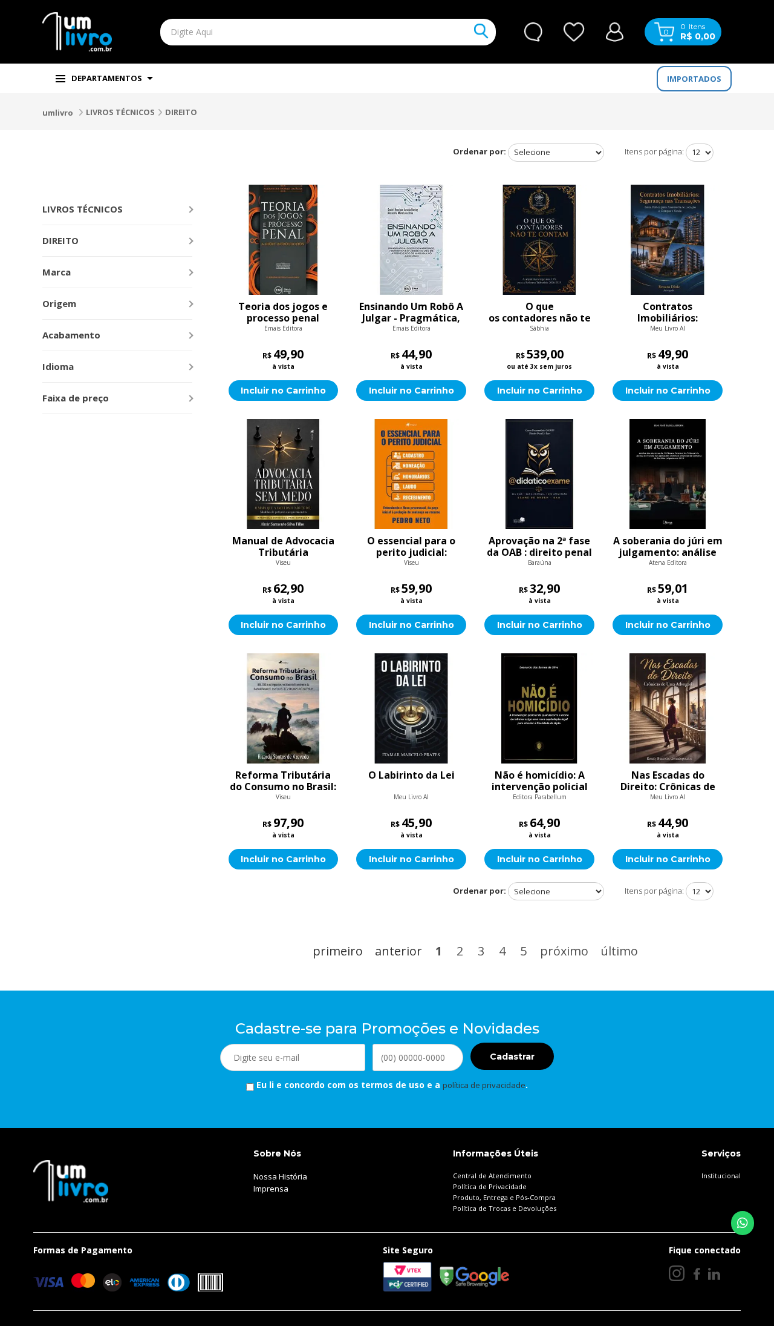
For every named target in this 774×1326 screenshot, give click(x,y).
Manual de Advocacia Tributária (283, 546)
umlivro (57, 112)
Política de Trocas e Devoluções (504, 1208)
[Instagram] (677, 1273)
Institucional (721, 1175)
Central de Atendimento (492, 1175)
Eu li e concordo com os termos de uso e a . (391, 1084)
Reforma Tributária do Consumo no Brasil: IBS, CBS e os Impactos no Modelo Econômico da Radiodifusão (283, 781)
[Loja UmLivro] (77, 31)
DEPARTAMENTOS (106, 78)
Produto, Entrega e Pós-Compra (504, 1197)
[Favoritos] (574, 32)
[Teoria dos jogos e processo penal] (284, 240)
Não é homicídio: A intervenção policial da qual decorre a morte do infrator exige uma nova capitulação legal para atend (539, 781)
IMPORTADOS (694, 78)
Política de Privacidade (490, 1186)
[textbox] (300, 32)
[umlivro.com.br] (70, 1180)
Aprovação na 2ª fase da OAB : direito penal (539, 546)
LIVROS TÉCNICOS (120, 112)
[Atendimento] (533, 32)
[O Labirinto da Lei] (411, 708)
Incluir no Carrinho (283, 390)
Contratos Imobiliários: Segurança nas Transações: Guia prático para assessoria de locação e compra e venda (668, 312)
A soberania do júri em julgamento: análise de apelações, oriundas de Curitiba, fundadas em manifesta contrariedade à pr (668, 546)
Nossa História (280, 1176)
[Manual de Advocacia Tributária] (284, 474)
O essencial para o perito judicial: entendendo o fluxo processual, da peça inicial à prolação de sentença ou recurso (411, 546)
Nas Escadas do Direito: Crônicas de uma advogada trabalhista (667, 781)
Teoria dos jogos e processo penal (283, 312)
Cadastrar (512, 1056)
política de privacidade (484, 1085)
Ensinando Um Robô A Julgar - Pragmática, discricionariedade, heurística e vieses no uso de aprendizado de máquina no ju (411, 312)
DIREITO (181, 112)
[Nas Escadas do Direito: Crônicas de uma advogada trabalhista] (668, 708)
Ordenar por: (479, 151)
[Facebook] (696, 1273)
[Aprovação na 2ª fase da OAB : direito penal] (539, 474)
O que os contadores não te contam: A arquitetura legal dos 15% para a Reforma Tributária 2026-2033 (539, 312)
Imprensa (270, 1188)
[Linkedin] (714, 1273)
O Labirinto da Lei (411, 776)
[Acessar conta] (614, 30)
